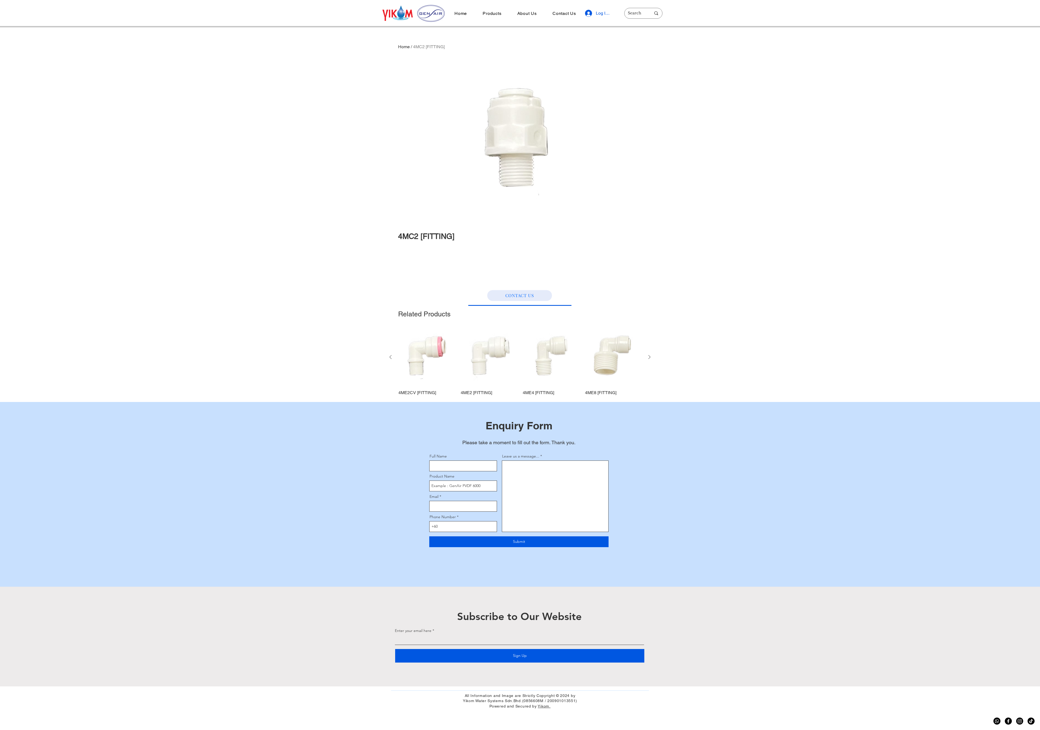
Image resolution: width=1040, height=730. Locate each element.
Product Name (442, 476)
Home (404, 46)
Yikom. (544, 706)
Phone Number (443, 517)
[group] (520, 362)
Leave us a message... (520, 456)
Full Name (438, 456)
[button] (492, 13)
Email (434, 496)
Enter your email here (413, 630)
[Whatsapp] (996, 721)
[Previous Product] (390, 357)
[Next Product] (649, 357)
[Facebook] (1008, 721)
